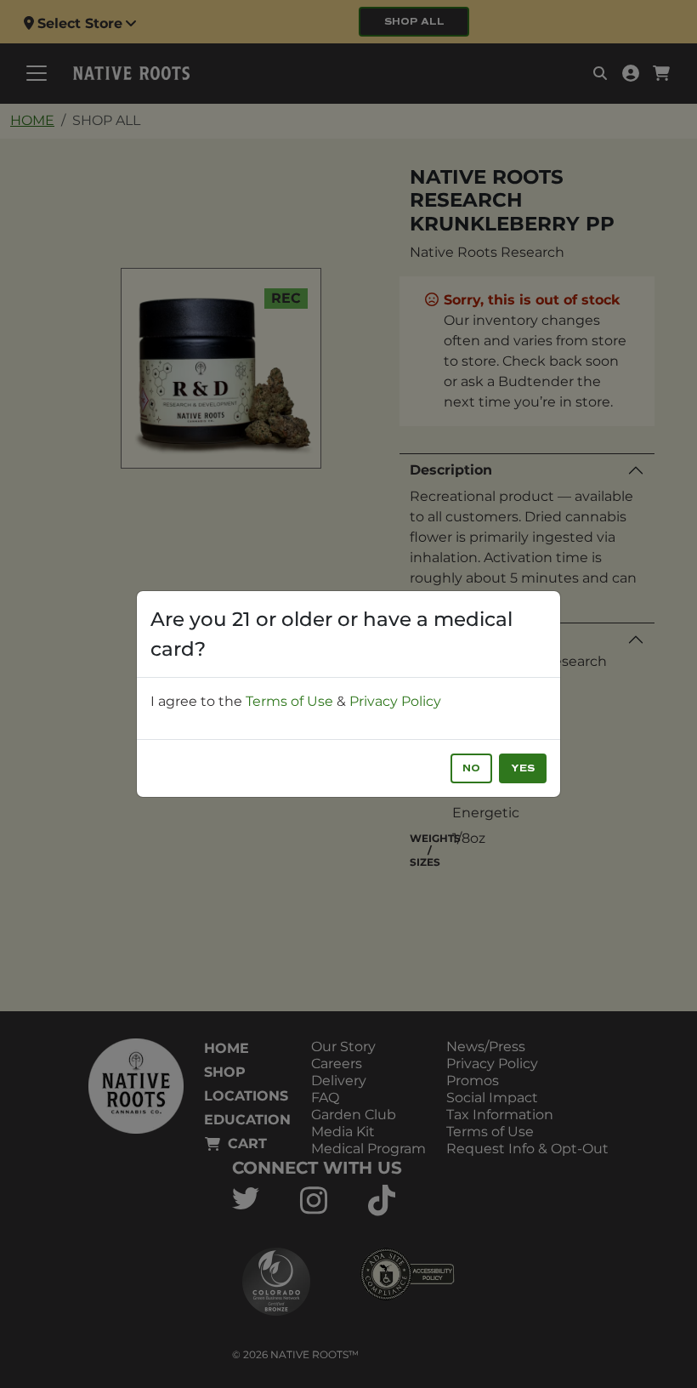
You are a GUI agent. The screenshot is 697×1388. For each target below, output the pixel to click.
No (471, 768)
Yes (523, 768)
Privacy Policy (395, 701)
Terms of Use (289, 701)
